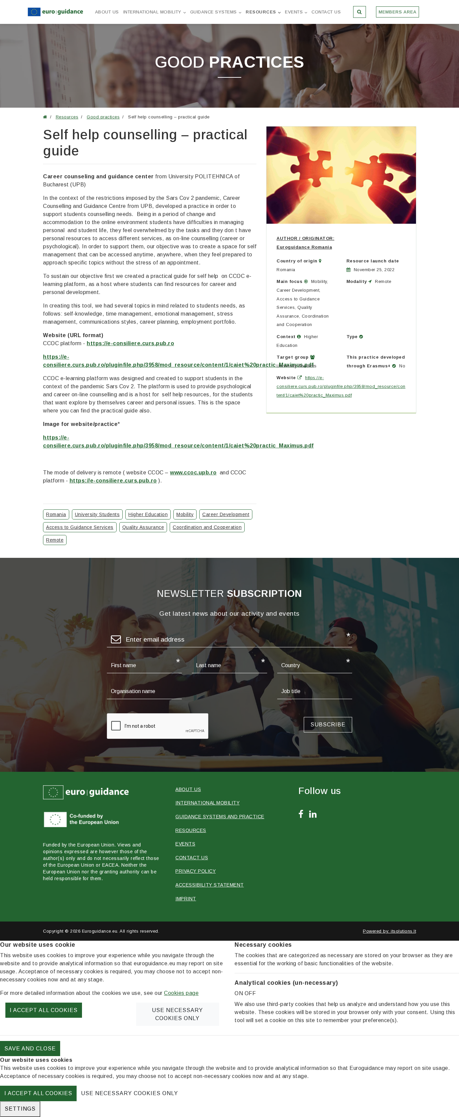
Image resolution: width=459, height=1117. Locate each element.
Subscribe (327, 724)
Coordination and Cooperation (207, 527)
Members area (398, 11)
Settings (20, 1109)
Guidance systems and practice (219, 816)
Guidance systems (213, 11)
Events (294, 11)
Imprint (185, 898)
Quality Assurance (143, 527)
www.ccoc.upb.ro (193, 472)
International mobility (152, 11)
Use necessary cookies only (177, 1014)
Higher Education (148, 514)
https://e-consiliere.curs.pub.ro (130, 343)
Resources (261, 11)
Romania (56, 514)
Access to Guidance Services (80, 527)
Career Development (225, 514)
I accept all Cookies (44, 1010)
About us (107, 11)
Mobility (185, 514)
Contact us (326, 11)
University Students (97, 514)
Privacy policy (195, 871)
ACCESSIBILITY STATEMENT (209, 885)
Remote (55, 540)
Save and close (30, 1048)
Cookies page (181, 993)
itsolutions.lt (403, 931)
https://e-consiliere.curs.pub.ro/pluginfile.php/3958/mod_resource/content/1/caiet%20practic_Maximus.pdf (341, 386)
